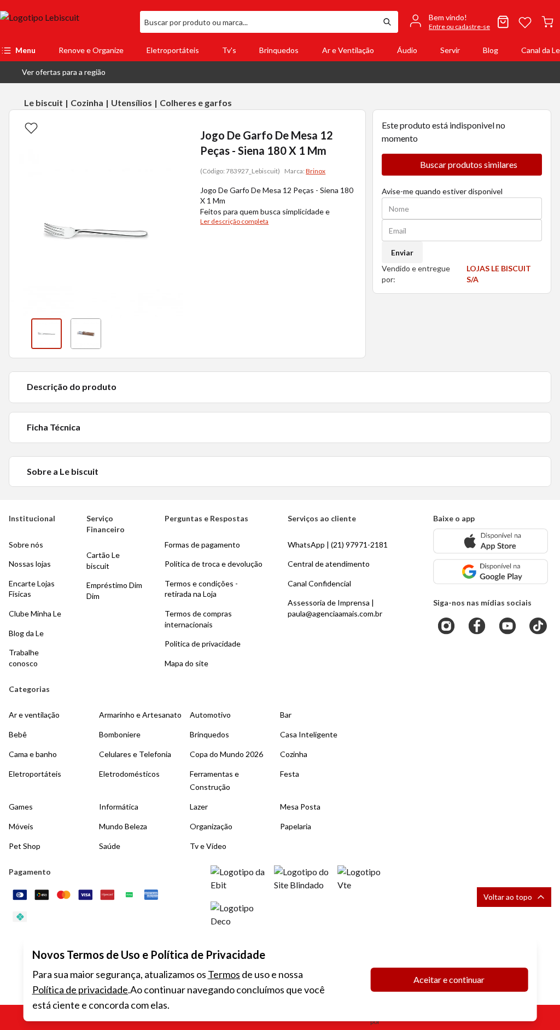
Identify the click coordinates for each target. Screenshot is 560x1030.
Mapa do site (186, 663)
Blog (490, 50)
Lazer (199, 806)
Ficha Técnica (53, 427)
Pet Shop (24, 846)
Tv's (229, 50)
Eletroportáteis (173, 50)
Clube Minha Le (35, 613)
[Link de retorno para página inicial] (65, 22)
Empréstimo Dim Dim (114, 590)
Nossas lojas (30, 563)
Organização (211, 826)
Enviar (402, 252)
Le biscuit (43, 102)
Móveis (21, 826)
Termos (224, 974)
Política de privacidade (80, 990)
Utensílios (131, 102)
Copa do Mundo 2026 (226, 754)
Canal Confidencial (319, 583)
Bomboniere (120, 734)
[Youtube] (507, 626)
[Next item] (171, 333)
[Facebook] (477, 626)
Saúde (109, 846)
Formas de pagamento (202, 544)
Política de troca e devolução (213, 563)
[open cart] (547, 22)
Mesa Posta (300, 806)
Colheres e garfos (196, 102)
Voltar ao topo (507, 896)
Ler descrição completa (234, 221)
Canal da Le (540, 50)
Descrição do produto (71, 386)
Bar (285, 714)
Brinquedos (279, 50)
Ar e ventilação (34, 714)
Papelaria (295, 826)
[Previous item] (20, 333)
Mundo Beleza (123, 826)
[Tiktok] (538, 626)
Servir (450, 50)
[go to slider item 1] (86, 333)
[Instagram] (446, 626)
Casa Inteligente (308, 734)
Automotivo (210, 714)
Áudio (407, 50)
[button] (55, 72)
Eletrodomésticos (129, 773)
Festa (289, 773)
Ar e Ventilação (348, 50)
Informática (118, 806)
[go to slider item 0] (46, 333)
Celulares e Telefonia (135, 754)
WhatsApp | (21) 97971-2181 (338, 544)
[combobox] (258, 22)
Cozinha (87, 102)
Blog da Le (26, 633)
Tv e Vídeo (208, 846)
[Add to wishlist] (31, 127)
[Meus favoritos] (525, 22)
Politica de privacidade (203, 643)
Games (21, 806)
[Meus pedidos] (503, 22)
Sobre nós (26, 544)
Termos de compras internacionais (198, 619)
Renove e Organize (91, 50)
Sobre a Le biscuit (62, 471)
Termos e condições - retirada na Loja (201, 589)
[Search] (387, 22)
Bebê (18, 734)
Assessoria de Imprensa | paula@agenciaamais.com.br (335, 608)
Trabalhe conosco (24, 658)
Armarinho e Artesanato (140, 714)
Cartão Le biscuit (103, 560)
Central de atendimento (329, 563)
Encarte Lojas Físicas (32, 589)
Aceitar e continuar (449, 979)
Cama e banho (33, 754)
